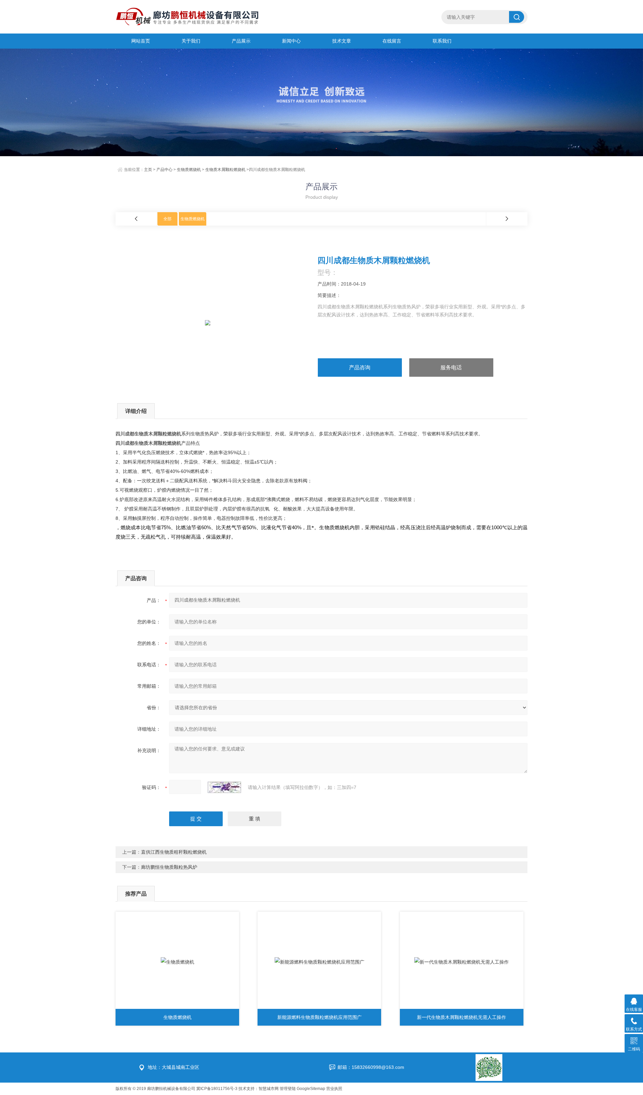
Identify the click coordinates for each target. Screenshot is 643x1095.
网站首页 (140, 41)
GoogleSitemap (311, 1088)
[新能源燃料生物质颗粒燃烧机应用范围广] (319, 962)
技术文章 (341, 41)
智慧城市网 (269, 1088)
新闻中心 (291, 41)
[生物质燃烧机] (177, 962)
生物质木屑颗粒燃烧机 (225, 169)
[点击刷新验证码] (224, 787)
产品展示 (241, 41)
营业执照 (334, 1088)
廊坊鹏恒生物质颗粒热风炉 (169, 867)
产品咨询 (359, 367)
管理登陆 (288, 1088)
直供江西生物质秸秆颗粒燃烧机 (174, 852)
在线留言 (391, 41)
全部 (167, 219)
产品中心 (164, 169)
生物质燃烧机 (189, 169)
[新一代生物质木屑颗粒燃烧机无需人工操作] (461, 962)
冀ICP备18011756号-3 (216, 1088)
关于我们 (191, 41)
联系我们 (442, 41)
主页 (148, 169)
